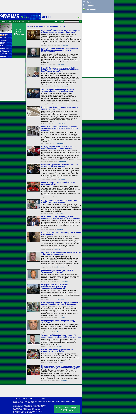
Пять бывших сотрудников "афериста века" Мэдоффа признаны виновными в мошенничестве (60, 50)
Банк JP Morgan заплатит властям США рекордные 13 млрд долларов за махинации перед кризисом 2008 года (60, 69)
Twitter (90, 2)
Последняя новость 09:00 (38, 398)
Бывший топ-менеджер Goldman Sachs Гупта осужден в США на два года (60, 165)
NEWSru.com (3, 21)
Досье (29, 26)
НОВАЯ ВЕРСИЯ (19, 32)
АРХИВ (55, 21)
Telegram (32, 408)
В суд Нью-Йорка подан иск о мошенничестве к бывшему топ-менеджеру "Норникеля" (60, 31)
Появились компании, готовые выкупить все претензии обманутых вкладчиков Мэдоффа (60, 367)
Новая (20, 409)
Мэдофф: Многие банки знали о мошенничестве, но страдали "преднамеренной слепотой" (54, 286)
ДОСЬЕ (47, 17)
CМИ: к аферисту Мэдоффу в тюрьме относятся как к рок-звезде (57, 350)
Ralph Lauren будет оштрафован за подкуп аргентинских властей (59, 108)
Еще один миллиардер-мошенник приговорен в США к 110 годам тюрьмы (61, 201)
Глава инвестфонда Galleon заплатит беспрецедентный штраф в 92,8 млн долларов (61, 217)
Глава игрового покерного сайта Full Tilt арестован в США (58, 183)
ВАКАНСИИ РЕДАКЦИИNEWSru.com (66, 409)
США (47, 26)
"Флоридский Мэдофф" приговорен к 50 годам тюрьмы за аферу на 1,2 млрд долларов (61, 336)
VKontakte (91, 9)
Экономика (38, 26)
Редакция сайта (28, 407)
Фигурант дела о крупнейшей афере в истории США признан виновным (61, 253)
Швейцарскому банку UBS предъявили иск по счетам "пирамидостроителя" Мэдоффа (61, 303)
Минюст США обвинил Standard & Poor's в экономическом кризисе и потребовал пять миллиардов (59, 128)
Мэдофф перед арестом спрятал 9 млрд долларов (58, 321)
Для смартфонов (28, 409)
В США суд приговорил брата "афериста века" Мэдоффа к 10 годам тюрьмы (58, 147)
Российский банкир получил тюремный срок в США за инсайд (61, 233)
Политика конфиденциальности (22, 412)
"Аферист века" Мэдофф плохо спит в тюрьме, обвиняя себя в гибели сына (57, 90)
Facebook (91, 6)
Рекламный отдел (39, 407)
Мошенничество (57, 26)
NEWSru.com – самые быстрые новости (25, 411)
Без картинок (38, 409)
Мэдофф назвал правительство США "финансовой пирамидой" (57, 271)
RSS (27, 408)
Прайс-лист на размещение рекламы (35, 405)
